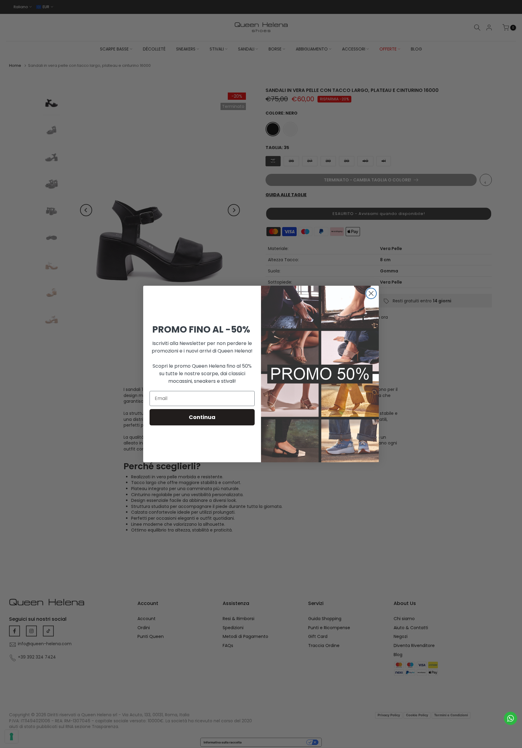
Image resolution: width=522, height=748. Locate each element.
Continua (202, 417)
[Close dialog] (371, 293)
